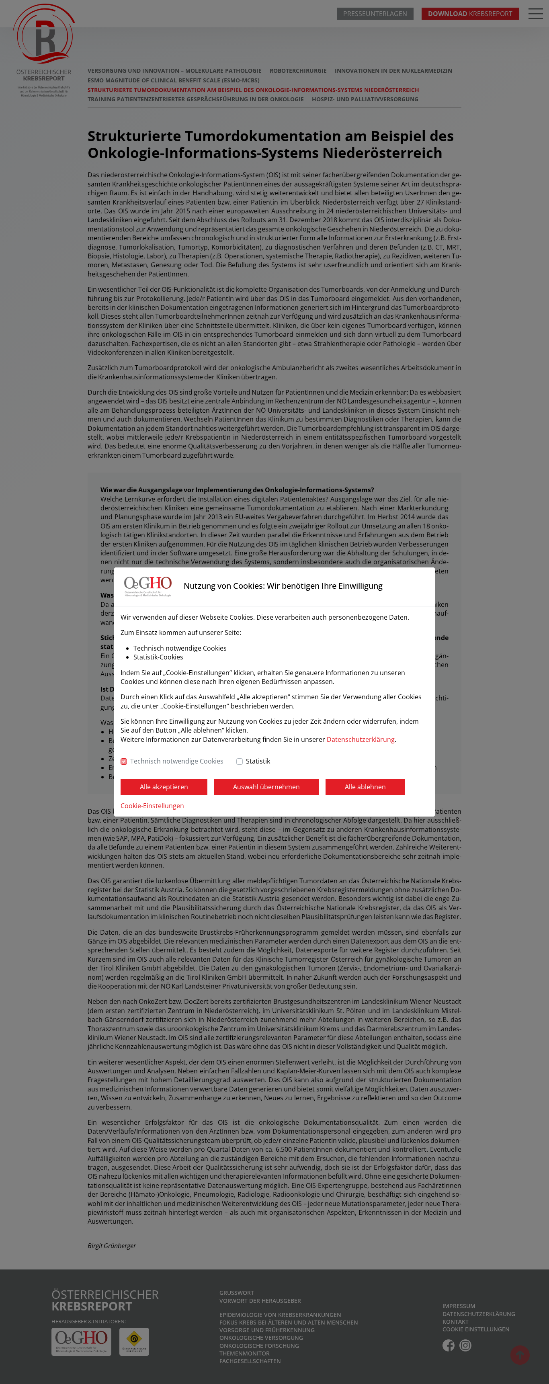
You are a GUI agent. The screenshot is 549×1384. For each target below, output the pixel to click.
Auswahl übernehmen (266, 786)
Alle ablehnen (365, 786)
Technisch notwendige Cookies (176, 761)
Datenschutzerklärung (361, 739)
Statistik (258, 761)
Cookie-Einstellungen (152, 805)
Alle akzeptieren (164, 786)
